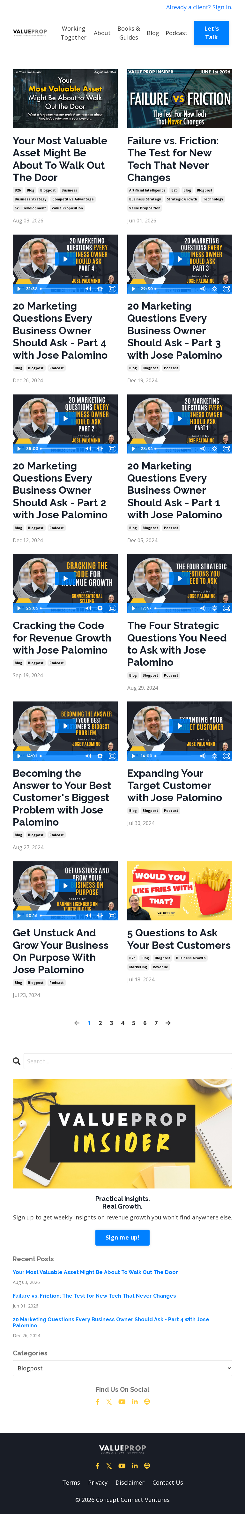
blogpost (48, 190)
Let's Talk (211, 33)
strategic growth (182, 199)
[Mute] (88, 289)
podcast (56, 368)
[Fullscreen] (112, 289)
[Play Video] (18, 289)
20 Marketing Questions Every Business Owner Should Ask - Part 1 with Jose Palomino (174, 490)
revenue (160, 967)
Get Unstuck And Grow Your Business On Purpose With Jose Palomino (60, 951)
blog (30, 190)
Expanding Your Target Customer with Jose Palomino (174, 785)
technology (213, 199)
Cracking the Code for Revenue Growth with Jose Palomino (62, 637)
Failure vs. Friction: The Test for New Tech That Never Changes (173, 159)
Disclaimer (130, 1482)
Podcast (177, 33)
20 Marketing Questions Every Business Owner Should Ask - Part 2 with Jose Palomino (60, 490)
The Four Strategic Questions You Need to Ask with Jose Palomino (177, 643)
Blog (153, 33)
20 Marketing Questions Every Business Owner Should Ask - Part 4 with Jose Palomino (60, 330)
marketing (138, 967)
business (69, 190)
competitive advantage (73, 199)
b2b (18, 190)
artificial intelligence (147, 190)
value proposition (67, 208)
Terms (71, 1482)
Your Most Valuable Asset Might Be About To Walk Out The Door (60, 159)
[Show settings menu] (100, 289)
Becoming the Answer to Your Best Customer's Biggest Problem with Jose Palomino (62, 797)
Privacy (98, 1482)
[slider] (59, 289)
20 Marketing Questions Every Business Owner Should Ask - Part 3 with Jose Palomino (174, 330)
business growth (191, 958)
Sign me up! (122, 1237)
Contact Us (167, 1482)
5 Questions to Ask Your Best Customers (179, 939)
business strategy (31, 199)
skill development (30, 208)
